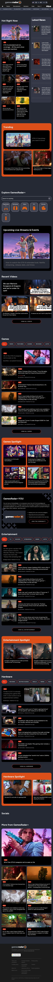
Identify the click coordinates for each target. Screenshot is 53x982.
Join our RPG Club (45, 9)
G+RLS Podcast (36, 9)
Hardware (26, 6)
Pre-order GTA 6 (17, 9)
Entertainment (16, 6)
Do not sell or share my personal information (26, 972)
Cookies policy (15, 964)
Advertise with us (26, 968)
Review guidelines (35, 968)
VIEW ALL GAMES (26, 431)
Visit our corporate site (29, 950)
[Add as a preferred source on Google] (16, 955)
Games (8, 6)
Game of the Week (26, 9)
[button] (45, 2)
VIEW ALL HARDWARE (26, 766)
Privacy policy (34, 960)
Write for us (14, 970)
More (39, 6)
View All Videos (26, 321)
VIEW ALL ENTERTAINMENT (26, 629)
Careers (33, 964)
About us (14, 968)
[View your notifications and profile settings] (41, 2)
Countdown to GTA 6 (7, 9)
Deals (33, 6)
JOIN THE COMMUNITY (39, 521)
